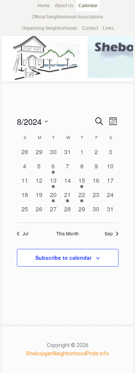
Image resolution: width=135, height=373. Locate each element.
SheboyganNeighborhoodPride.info (67, 353)
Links (108, 28)
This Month (67, 233)
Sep (109, 233)
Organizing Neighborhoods (49, 28)
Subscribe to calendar (63, 257)
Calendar (88, 5)
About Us (64, 5)
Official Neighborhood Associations (67, 17)
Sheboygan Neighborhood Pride (67, 58)
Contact (90, 28)
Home (44, 5)
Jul (25, 233)
